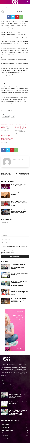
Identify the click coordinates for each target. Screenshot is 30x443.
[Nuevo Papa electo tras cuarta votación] (5, 195)
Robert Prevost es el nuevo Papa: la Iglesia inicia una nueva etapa (19, 186)
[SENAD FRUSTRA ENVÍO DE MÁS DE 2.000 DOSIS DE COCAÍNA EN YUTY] (5, 301)
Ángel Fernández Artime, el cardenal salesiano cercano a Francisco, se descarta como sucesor (19, 203)
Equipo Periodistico (11, 11)
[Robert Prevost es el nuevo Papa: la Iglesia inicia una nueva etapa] (5, 186)
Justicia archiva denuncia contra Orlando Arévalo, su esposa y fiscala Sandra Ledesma (18, 266)
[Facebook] (9, 17)
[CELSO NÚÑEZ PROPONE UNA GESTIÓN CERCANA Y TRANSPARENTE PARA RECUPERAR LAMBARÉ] (5, 283)
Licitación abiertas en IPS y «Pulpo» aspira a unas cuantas (22, 174)
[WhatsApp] (21, 17)
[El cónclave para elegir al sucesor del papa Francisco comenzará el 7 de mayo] (5, 212)
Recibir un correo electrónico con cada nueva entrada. (14, 253)
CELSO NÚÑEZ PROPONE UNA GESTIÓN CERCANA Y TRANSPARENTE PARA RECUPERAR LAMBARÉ (19, 283)
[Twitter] (13, 17)
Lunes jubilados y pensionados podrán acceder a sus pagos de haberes (7, 175)
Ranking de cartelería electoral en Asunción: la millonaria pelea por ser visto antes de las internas (19, 292)
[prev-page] (2, 306)
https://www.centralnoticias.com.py (18, 161)
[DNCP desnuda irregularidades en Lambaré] (5, 275)
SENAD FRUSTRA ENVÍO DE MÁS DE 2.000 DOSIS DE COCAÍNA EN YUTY (18, 300)
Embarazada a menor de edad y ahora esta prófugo (7, 126)
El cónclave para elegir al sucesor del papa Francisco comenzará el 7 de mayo (18, 211)
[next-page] (4, 306)
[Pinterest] (17, 17)
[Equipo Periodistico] (3, 11)
